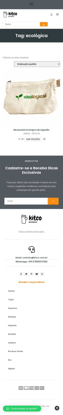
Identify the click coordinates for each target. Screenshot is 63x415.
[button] (31, 3)
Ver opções (33, 139)
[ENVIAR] (53, 201)
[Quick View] (22, 139)
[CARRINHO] (57, 14)
